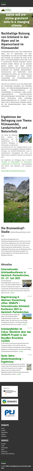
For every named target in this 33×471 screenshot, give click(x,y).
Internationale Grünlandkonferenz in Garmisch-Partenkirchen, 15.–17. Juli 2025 (15, 274)
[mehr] (12, 292)
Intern (2, 449)
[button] (2, 16)
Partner (3, 434)
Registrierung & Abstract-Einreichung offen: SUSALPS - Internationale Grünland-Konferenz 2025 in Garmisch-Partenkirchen (15, 305)
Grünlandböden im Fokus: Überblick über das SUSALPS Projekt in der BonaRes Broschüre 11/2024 (16, 334)
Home (3, 428)
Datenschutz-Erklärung (7, 453)
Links (2, 445)
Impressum (4, 451)
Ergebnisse (4, 432)
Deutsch (3, 2)
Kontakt (3, 443)
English (3, 4)
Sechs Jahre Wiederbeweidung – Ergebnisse (12, 358)
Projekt (3, 430)
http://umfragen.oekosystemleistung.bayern (13, 171)
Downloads (4, 447)
